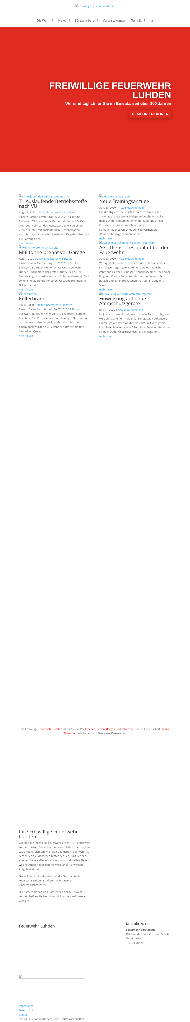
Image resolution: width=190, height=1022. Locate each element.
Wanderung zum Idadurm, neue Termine (65, 538)
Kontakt (23, 1014)
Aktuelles (124, 207)
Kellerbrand (32, 298)
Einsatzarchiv (54, 212)
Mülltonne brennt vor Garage (52, 252)
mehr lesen (26, 243)
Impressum (26, 1006)
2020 (41, 212)
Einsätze (68, 212)
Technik (136, 21)
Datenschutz (27, 1010)
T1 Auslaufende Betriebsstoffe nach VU (53, 203)
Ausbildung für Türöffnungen (51, 571)
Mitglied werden (57, 778)
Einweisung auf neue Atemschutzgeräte (122, 301)
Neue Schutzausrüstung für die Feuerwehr (66, 669)
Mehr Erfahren (152, 114)
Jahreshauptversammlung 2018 (54, 505)
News (62, 21)
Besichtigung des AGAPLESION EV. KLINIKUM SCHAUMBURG (86, 636)
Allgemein (137, 207)
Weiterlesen (33, 400)
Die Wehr (43, 21)
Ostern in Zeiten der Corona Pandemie (63, 472)
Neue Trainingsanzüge (124, 201)
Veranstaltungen (114, 21)
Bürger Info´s (84, 21)
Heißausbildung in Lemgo (48, 604)
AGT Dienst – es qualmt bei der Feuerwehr (134, 250)
